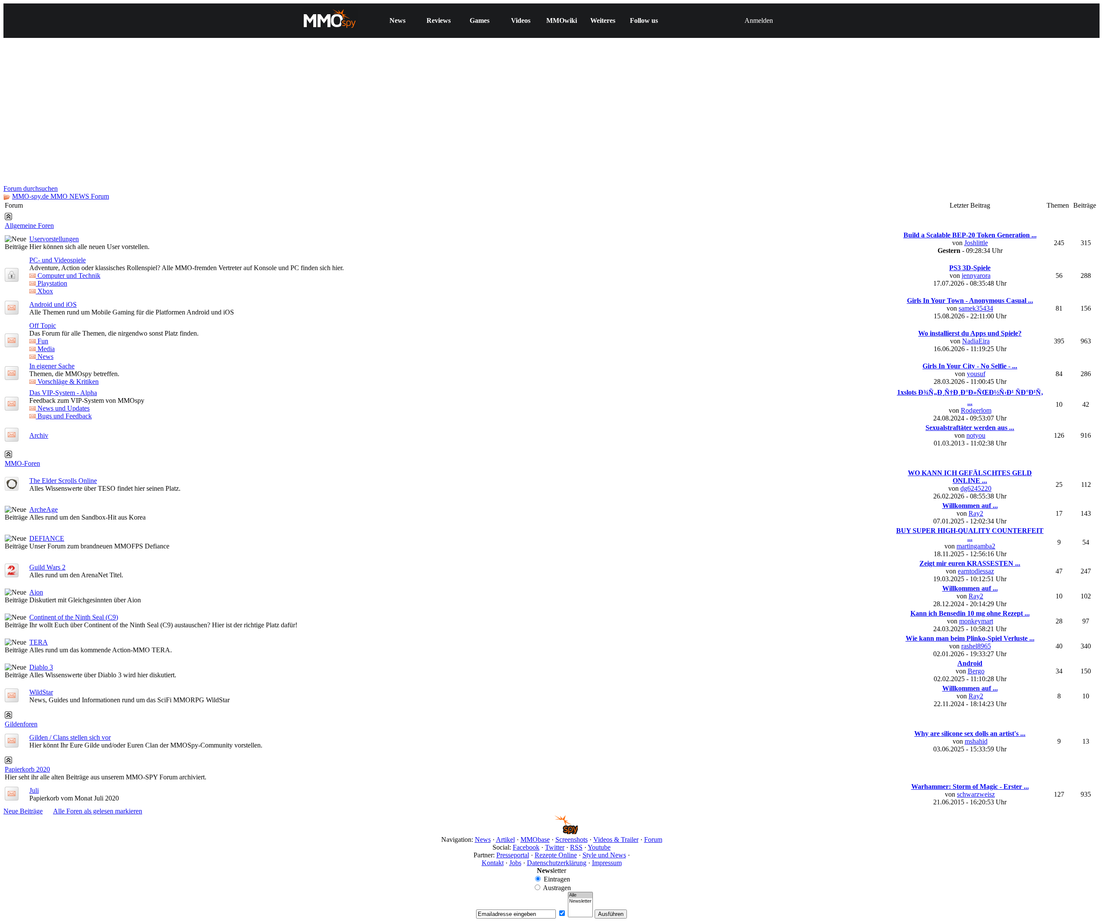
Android (969, 663)
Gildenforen (21, 724)
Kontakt (493, 862)
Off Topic (42, 325)
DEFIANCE (46, 538)
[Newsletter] (580, 901)
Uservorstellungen (54, 239)
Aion (36, 592)
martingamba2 (976, 546)
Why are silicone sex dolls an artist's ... (969, 733)
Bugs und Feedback (64, 416)
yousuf (976, 373)
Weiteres (602, 20)
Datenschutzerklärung (556, 862)
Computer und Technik (68, 275)
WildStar (41, 692)
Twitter (554, 847)
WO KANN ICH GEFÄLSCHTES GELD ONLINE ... (970, 476)
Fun (42, 341)
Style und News (604, 855)
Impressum (607, 862)
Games (479, 20)
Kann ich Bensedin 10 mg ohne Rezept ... (970, 613)
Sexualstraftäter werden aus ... (969, 427)
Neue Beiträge (23, 811)
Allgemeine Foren (29, 225)
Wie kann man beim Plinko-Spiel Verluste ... (970, 638)
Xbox (44, 291)
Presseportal (512, 855)
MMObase (535, 839)
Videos (520, 20)
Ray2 (976, 513)
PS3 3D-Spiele (970, 267)
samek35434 (976, 308)
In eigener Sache (52, 366)
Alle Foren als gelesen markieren (97, 811)
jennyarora (976, 275)
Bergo (976, 671)
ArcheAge (43, 509)
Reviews (439, 20)
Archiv (38, 435)
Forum (653, 839)
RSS (576, 847)
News (397, 20)
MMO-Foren (22, 463)
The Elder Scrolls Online (63, 480)
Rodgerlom (976, 410)
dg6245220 (975, 488)
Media (45, 348)
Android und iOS (53, 304)
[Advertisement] (551, 120)
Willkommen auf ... (970, 505)
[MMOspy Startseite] (552, 831)
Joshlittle (976, 242)
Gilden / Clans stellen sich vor (70, 737)
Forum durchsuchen (30, 188)
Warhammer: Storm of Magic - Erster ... (970, 786)
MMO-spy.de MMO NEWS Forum (60, 196)
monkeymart (976, 621)
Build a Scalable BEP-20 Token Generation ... (970, 235)
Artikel (505, 839)
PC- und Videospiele (57, 260)
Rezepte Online (556, 855)
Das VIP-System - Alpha (63, 392)
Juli (34, 790)
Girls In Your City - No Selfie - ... (969, 366)
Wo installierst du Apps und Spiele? (970, 333)
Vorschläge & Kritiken (67, 381)
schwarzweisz (976, 794)
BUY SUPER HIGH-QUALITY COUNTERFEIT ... (970, 534)
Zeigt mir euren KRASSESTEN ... (969, 563)
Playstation (51, 283)
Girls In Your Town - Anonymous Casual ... (970, 300)
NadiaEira (976, 341)
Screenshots (571, 839)
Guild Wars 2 (47, 567)
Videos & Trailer (616, 839)
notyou (975, 435)
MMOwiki (561, 20)
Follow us (644, 20)
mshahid (976, 741)
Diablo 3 (41, 667)
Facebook (526, 847)
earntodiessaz (976, 571)
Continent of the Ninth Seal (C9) (73, 617)
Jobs (515, 862)
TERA (38, 642)
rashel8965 (976, 646)
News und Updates (63, 408)
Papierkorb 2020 (27, 769)
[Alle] (580, 895)
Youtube (599, 847)
